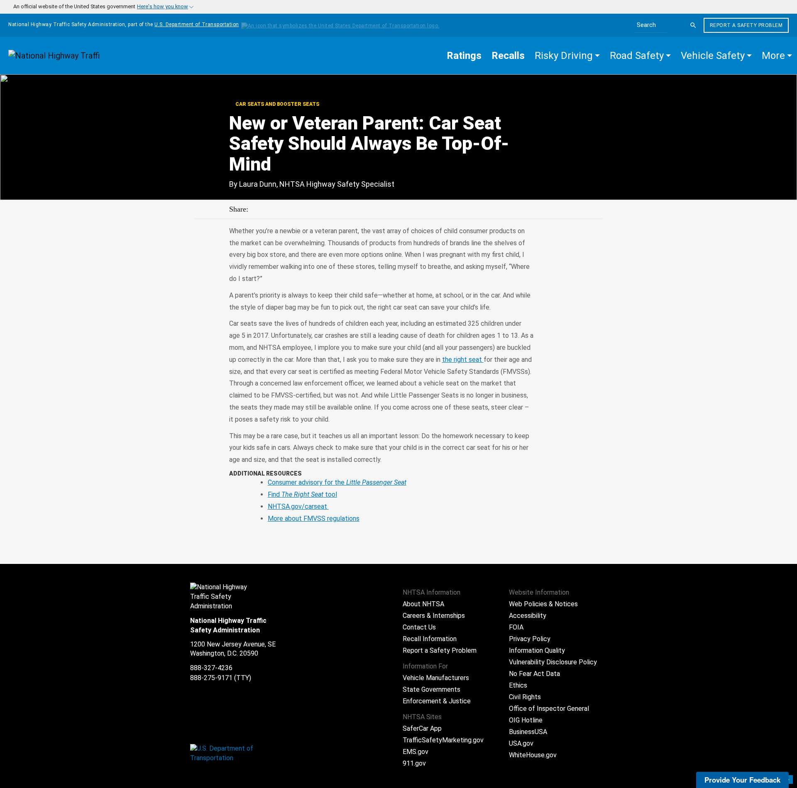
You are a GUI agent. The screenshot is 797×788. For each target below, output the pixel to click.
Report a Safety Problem (746, 25)
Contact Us (419, 627)
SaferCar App (422, 728)
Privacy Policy (529, 639)
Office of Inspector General (549, 708)
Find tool (302, 494)
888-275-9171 (211, 678)
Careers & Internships (434, 616)
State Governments (431, 689)
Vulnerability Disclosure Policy (553, 662)
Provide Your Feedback (742, 780)
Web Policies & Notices (543, 604)
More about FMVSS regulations (313, 518)
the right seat (463, 360)
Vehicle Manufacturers (436, 678)
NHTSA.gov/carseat (298, 506)
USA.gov (521, 743)
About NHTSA (423, 604)
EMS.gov (415, 752)
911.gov (414, 763)
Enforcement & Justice (437, 701)
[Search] (693, 25)
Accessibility (527, 616)
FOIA (516, 627)
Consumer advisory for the (337, 482)
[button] (567, 55)
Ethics (518, 685)
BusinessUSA (528, 732)
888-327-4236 (211, 668)
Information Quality (537, 650)
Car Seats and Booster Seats (276, 104)
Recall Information (430, 639)
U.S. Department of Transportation (196, 24)
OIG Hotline (526, 720)
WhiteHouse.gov (533, 755)
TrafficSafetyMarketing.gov (443, 740)
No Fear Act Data (534, 674)
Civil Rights (525, 697)
